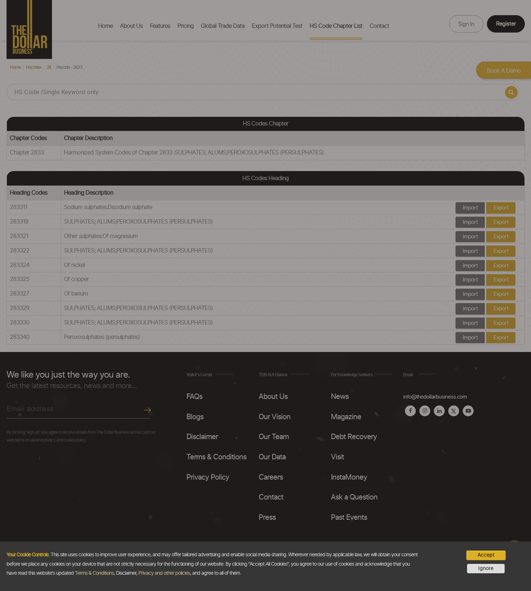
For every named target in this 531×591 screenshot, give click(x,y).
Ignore (485, 568)
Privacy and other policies (164, 573)
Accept (486, 555)
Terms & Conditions (94, 573)
